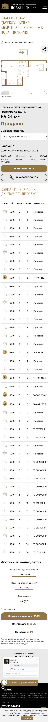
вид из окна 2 (6, 96)
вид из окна (33, 93)
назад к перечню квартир (18, 42)
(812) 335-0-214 (10, 706)
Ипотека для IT (24, 624)
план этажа (23, 93)
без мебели (13, 93)
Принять (27, 718)
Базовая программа (24, 616)
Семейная (24, 632)
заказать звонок (26, 177)
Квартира (5, 93)
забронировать (24, 168)
